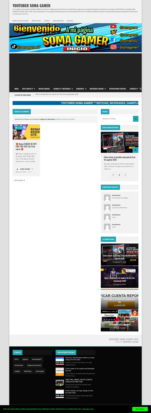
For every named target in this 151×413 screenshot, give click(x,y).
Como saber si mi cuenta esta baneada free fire (51, 95)
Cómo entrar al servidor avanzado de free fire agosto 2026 (119, 158)
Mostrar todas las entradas (65, 119)
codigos (17, 371)
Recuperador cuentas (117, 88)
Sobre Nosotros (58, 21)
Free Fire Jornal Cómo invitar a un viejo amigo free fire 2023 (79, 359)
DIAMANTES (80, 88)
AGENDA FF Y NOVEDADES (62, 88)
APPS (16, 359)
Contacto (70, 21)
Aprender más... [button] (88, 409)
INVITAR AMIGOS (44, 88)
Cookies (47, 21)
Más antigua (18, 180)
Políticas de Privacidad (20, 21)
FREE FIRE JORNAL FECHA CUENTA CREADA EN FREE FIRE (78, 381)
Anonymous (116, 195)
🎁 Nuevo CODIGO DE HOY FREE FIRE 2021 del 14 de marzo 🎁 (26, 146)
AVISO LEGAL (36, 21)
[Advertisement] (75, 68)
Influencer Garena (97, 88)
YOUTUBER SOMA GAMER (31, 5)
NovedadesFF (37, 359)
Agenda (25, 359)
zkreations (127, 342)
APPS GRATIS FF (27, 88)
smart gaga (40, 371)
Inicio (16, 88)
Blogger (135, 342)
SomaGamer (18, 365)
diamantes (27, 371)
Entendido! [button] (140, 409)
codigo (19, 128)
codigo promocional (34, 365)
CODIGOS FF (134, 88)
